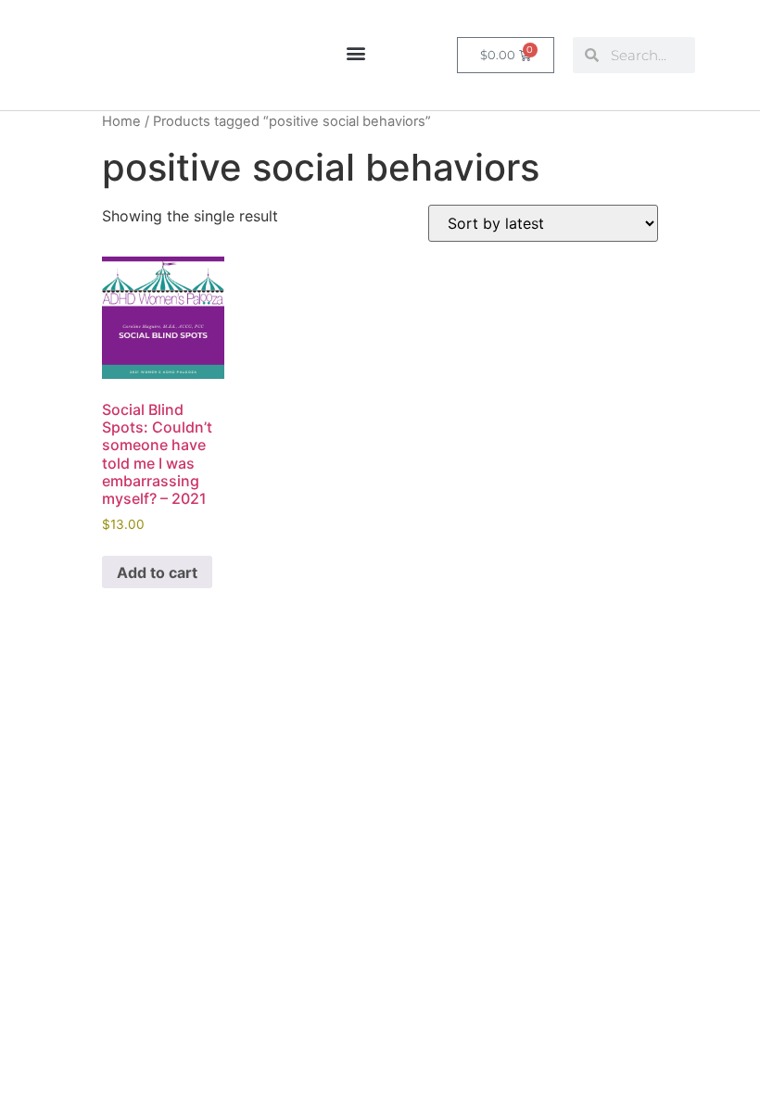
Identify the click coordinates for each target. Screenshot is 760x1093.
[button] (355, 52)
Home (121, 121)
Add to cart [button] (157, 572)
